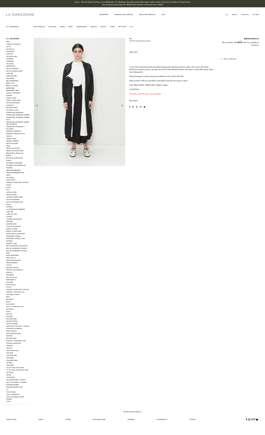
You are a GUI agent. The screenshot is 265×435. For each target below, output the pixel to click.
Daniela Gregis (12, 141)
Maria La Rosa (12, 229)
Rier (8, 297)
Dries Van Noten (13, 148)
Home (112, 27)
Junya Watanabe (12, 199)
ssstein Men (11, 338)
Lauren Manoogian (14, 219)
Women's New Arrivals (123, 14)
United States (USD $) (131, 412)
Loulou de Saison (13, 226)
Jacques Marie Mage (14, 197)
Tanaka (9, 348)
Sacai (8, 302)
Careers (131, 419)
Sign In (235, 14)
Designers (104, 14)
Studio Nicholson (13, 343)
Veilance (10, 372)
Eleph (8, 160)
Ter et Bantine (12, 350)
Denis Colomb (12, 143)
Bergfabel (10, 88)
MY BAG (256, 14)
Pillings (9, 282)
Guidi (8, 175)
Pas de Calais (11, 277)
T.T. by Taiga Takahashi (15, 368)
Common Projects (13, 131)
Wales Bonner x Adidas (16, 380)
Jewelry (93, 27)
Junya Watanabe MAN (14, 202)
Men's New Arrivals (147, 14)
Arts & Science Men (14, 71)
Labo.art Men (11, 214)
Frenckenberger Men (15, 173)
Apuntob (9, 64)
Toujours (10, 365)
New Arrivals (39, 27)
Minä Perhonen (12, 255)
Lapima (9, 217)
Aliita (8, 47)
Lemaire (9, 221)
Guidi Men (10, 177)
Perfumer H (11, 280)
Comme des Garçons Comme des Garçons (17, 123)
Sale (163, 14)
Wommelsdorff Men (14, 387)
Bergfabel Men (12, 90)
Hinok (8, 185)
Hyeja (8, 187)
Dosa (8, 146)
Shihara (9, 316)
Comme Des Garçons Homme (17, 115)
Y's (7, 389)
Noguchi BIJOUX (12, 267)
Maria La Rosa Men (14, 231)
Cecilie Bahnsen (13, 103)
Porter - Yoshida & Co (15, 292)
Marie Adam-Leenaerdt (15, 234)
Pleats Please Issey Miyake (17, 289)
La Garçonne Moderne (15, 209)
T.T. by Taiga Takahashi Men (17, 370)
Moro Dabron (11, 263)
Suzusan (9, 346)
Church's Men (12, 107)
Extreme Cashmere (14, 163)
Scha (8, 311)
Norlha (9, 272)
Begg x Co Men (12, 86)
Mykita (9, 265)
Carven (9, 95)
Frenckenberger (13, 170)
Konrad (9, 207)
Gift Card (122, 27)
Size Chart (133, 101)
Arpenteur (10, 66)
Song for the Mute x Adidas (17, 326)
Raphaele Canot (13, 294)
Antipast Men (11, 56)
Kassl (8, 204)
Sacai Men (10, 304)
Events (193, 419)
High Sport (10, 180)
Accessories (81, 27)
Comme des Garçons (14, 112)
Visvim (8, 375)
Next (122, 105)
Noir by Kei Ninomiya (14, 270)
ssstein (9, 336)
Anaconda (10, 51)
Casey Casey (11, 98)
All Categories (12, 27)
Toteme (9, 363)
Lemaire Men (11, 224)
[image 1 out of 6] (79, 102)
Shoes (62, 27)
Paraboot (10, 275)
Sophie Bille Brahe (14, 328)
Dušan (8, 155)
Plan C (9, 287)
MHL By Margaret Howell (16, 248)
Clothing (52, 27)
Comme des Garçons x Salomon (15, 128)
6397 (8, 42)
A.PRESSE (10, 61)
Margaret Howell (13, 236)
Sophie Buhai (11, 331)
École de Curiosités (14, 158)
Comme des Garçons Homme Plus (17, 118)
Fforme (9, 168)
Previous (37, 105)
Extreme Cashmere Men (16, 165)
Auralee (9, 73)
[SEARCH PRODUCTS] (228, 15)
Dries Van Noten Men (15, 151)
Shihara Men (11, 319)
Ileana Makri (11, 192)
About (41, 419)
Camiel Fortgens (13, 93)
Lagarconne (20, 15)
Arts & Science (12, 68)
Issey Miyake (11, 195)
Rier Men (10, 299)
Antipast (9, 54)
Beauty (104, 27)
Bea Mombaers (12, 81)
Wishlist (245, 14)
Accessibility (162, 419)
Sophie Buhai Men (13, 333)
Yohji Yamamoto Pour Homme (15, 398)
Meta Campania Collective (17, 246)
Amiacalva (10, 49)
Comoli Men (11, 138)
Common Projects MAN (15, 134)
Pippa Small (11, 285)
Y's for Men (11, 392)
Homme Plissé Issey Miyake (17, 182)
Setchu (9, 314)
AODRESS (9, 59)
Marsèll (9, 241)
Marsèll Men (11, 243)
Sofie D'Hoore (12, 324)
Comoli (9, 136)
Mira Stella (11, 258)
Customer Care (99, 419)
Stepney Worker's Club (16, 341)
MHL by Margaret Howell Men (16, 252)
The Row (9, 353)
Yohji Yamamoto (12, 394)
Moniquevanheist (13, 260)
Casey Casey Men (13, 100)
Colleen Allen (12, 110)
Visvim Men (10, 377)
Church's (10, 105)
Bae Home (10, 78)
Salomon (10, 309)
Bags (71, 27)
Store (68, 419)
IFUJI (8, 190)
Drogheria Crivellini (14, 153)
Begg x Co (10, 83)
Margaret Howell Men (15, 238)
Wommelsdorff (12, 385)
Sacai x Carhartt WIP (15, 307)
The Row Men (11, 355)
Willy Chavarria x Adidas (16, 382)
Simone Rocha (12, 321)
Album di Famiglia (13, 44)
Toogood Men (12, 360)
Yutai (8, 401)
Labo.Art (10, 212)
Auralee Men (11, 76)
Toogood (10, 358)
